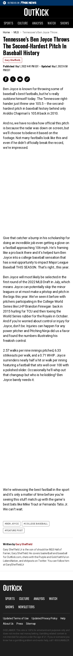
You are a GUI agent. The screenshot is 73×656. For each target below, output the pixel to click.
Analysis (37, 23)
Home (6, 32)
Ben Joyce (12, 523)
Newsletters (26, 607)
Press (19, 623)
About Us (8, 623)
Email (20, 79)
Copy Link (27, 79)
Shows (64, 23)
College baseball (36, 523)
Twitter (13, 79)
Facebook (6, 79)
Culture (23, 23)
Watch (52, 23)
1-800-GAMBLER (61, 640)
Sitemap (31, 623)
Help (63, 618)
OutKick (36, 12)
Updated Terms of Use (16, 618)
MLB (16, 32)
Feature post (14, 530)
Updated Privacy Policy (44, 618)
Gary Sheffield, (12, 60)
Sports (8, 23)
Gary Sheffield (23, 544)
